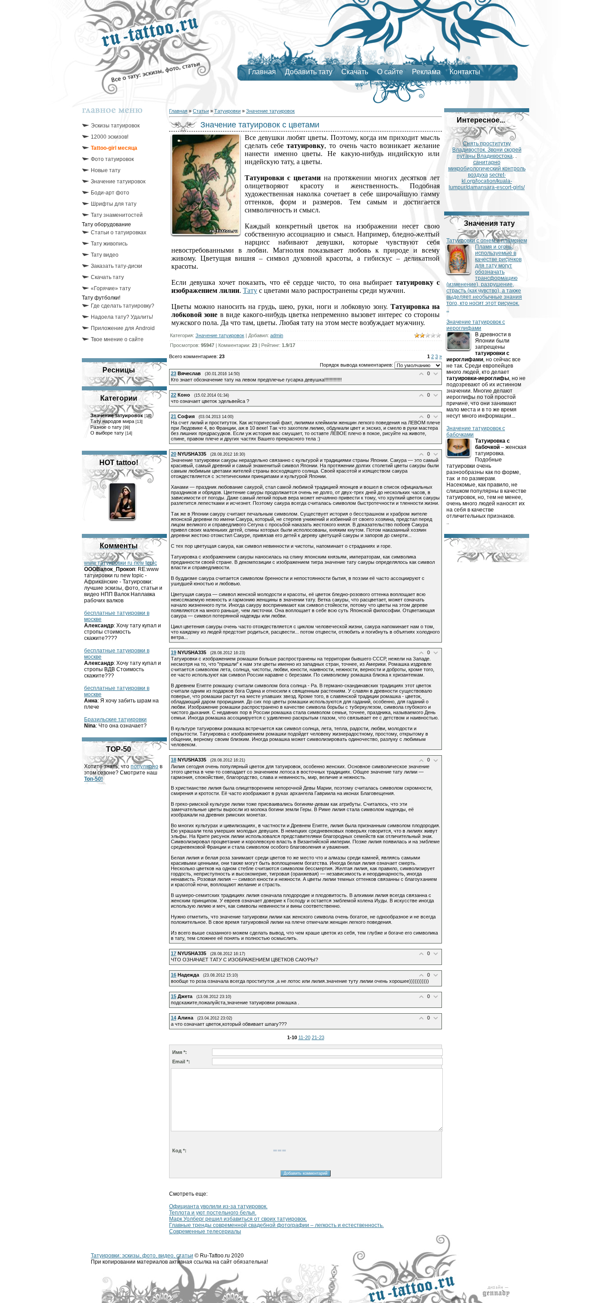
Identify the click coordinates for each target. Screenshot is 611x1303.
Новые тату (105, 170)
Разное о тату (106, 427)
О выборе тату (107, 433)
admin (276, 335)
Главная (262, 72)
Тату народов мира (112, 421)
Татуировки (227, 111)
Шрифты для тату (113, 204)
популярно (144, 766)
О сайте (390, 72)
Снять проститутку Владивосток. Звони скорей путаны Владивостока (487, 149)
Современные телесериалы (205, 1231)
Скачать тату (107, 277)
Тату (250, 290)
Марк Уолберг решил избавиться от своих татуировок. (238, 1219)
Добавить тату (308, 72)
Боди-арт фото (110, 193)
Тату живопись (109, 244)
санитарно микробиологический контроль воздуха (487, 168)
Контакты (465, 72)
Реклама (426, 72)
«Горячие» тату (111, 288)
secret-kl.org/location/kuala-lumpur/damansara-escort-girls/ (487, 181)
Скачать (354, 72)
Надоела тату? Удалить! (122, 317)
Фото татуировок (112, 159)
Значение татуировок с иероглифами (475, 325)
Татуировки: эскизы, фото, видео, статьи (142, 1255)
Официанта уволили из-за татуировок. (218, 1206)
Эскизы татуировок (115, 126)
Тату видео (105, 255)
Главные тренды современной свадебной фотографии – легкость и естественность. (276, 1225)
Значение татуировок (118, 181)
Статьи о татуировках (118, 232)
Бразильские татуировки (115, 719)
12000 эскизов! (109, 137)
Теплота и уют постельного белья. (212, 1213)
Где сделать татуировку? (122, 306)
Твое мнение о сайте (117, 339)
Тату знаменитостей (117, 215)
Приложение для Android (123, 328)
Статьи (201, 111)
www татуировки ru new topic (120, 563)
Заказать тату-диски (116, 266)
